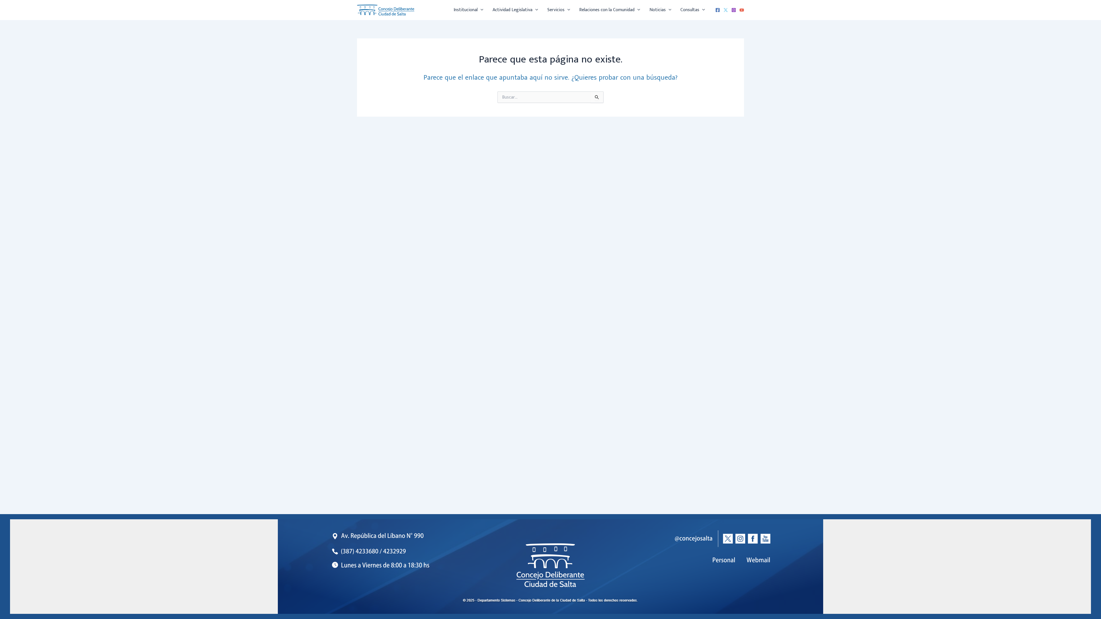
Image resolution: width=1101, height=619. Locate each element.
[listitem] (759, 560)
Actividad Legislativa (512, 10)
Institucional (466, 10)
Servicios (556, 10)
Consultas (689, 10)
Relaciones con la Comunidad (607, 10)
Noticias (657, 10)
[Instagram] (733, 10)
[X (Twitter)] (725, 10)
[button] (480, 10)
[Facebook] (717, 10)
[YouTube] (741, 10)
